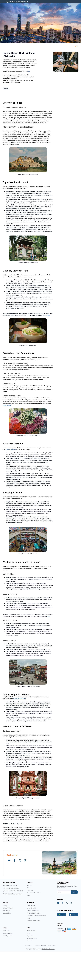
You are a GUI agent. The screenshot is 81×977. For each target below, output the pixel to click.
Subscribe (74, 892)
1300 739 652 (12, 1)
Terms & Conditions (40, 945)
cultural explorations (11, 449)
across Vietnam (7, 405)
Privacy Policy (52, 945)
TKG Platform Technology (48, 949)
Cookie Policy (28, 945)
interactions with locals (19, 699)
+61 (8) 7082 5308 (23, 1)
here (28, 71)
